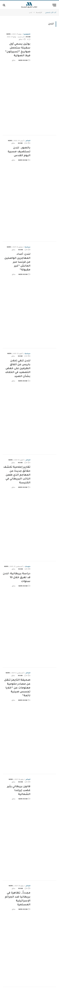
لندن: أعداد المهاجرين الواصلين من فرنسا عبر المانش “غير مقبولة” (17, 262)
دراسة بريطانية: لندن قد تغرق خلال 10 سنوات (16, 577)
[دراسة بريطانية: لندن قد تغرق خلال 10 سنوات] (44, 614)
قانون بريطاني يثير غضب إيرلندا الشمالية (18, 790)
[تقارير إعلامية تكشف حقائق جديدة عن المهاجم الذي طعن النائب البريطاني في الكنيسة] (44, 507)
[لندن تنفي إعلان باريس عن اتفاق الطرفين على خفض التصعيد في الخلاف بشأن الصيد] (44, 401)
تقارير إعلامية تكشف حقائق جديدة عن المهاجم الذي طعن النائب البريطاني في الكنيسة (16, 475)
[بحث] (4, 5)
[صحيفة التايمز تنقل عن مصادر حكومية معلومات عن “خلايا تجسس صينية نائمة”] (44, 720)
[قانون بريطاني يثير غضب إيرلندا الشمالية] (44, 827)
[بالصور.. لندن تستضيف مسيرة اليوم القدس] (44, 188)
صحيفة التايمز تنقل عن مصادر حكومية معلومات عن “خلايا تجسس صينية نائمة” (17, 688)
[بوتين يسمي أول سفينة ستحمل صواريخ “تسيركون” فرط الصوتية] (44, 82)
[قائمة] (54, 5)
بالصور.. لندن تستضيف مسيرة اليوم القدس (19, 152)
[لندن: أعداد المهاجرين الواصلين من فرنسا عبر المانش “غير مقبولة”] (44, 295)
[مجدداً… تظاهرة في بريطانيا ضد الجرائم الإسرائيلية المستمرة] (44, 933)
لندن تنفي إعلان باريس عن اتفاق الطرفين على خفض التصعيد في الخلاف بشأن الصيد (17, 368)
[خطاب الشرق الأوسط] (29, 5)
